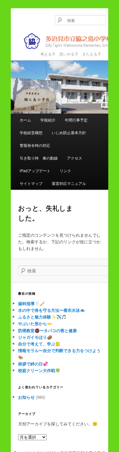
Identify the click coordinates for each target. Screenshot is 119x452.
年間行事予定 (76, 119)
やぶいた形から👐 (35, 323)
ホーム (25, 119)
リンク (65, 170)
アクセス (74, 157)
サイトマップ (31, 183)
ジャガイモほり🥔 (35, 337)
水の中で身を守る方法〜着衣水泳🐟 (51, 310)
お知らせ (26, 397)
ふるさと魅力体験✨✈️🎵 (42, 317)
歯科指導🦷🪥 (31, 303)
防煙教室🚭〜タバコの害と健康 (47, 330)
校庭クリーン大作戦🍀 (39, 370)
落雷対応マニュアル (69, 183)
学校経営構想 (31, 132)
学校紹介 (48, 119)
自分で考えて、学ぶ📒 (39, 344)
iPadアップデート (35, 170)
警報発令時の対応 (35, 145)
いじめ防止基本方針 (69, 132)
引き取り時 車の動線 (39, 157)
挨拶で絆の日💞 (33, 364)
